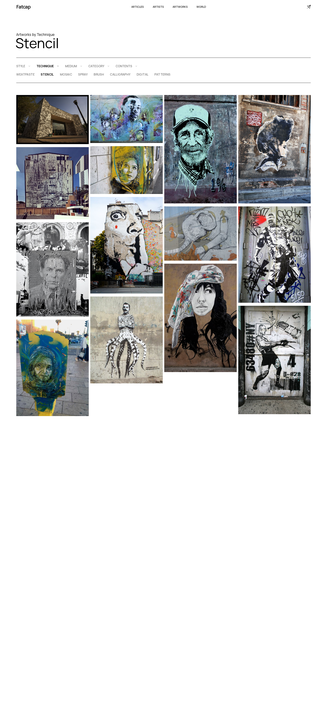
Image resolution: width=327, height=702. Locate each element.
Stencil (47, 74)
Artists (158, 6)
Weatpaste (25, 74)
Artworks (180, 6)
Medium (71, 66)
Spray (83, 74)
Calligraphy (120, 74)
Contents (124, 66)
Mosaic (66, 74)
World (201, 6)
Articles (137, 6)
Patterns (162, 74)
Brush (99, 74)
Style (20, 66)
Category (96, 66)
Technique (45, 66)
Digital (143, 74)
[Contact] (309, 7)
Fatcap (23, 6)
